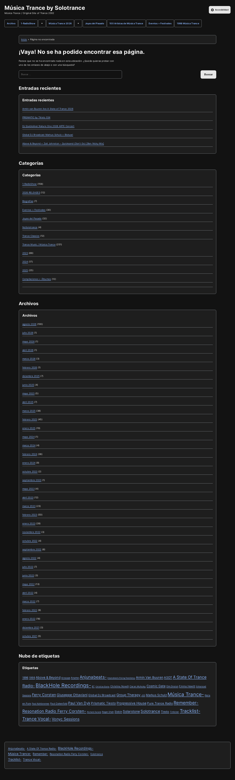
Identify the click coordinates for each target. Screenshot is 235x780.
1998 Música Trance (188, 23)
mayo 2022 (28, 584)
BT (93, 686)
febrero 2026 (29, 367)
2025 (25, 270)
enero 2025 (28, 428)
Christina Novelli (119, 686)
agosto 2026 (29, 324)
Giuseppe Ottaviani (72, 695)
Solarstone (131, 711)
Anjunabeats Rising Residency (121, 678)
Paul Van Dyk (79, 703)
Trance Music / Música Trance (39, 244)
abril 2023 (28, 497)
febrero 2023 (29, 514)
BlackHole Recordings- (63, 685)
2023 (25, 253)
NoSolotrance (30, 227)
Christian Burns (102, 686)
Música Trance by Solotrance (44, 7)
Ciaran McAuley (138, 686)
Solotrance (150, 711)
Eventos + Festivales (160, 23)
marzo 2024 (29, 445)
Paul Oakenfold (58, 703)
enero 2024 (28, 462)
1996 (25, 677)
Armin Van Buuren (149, 677)
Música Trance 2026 (60, 23)
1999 (32, 677)
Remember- (186, 702)
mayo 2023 (28, 488)
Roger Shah (108, 712)
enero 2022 (28, 618)
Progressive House (131, 703)
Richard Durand (94, 712)
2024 (25, 261)
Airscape (65, 677)
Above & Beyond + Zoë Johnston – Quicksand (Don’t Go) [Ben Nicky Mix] (63, 143)
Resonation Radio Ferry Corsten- (54, 711)
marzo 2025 (29, 410)
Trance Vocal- (36, 718)
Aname (75, 677)
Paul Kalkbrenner (41, 703)
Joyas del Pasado (94, 23)
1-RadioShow (28, 23)
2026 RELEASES (31, 192)
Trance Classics (31, 235)
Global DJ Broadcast (102, 695)
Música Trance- (186, 694)
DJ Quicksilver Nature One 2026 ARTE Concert (48, 126)
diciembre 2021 (30, 627)
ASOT (168, 677)
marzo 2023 (29, 506)
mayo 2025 (28, 393)
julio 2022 (27, 566)
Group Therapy (128, 695)
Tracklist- (190, 711)
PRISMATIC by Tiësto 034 (36, 117)
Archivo (11, 23)
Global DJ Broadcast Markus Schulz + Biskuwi (47, 134)
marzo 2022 (29, 601)
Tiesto (165, 711)
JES (143, 695)
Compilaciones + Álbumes (36, 279)
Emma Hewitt (187, 686)
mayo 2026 (28, 341)
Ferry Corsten (44, 694)
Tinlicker (174, 712)
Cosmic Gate (156, 686)
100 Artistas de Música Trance (126, 23)
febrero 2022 (29, 610)
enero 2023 (28, 523)
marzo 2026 (29, 358)
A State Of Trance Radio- (41, 748)
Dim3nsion (172, 686)
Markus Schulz (156, 695)
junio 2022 (28, 575)
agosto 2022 (29, 558)
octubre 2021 (29, 636)
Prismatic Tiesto (103, 703)
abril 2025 (28, 402)
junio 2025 (28, 384)
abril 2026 (28, 350)
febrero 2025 (29, 419)
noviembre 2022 (31, 532)
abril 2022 (28, 592)
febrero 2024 (29, 454)
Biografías (27, 201)
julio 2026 (27, 332)
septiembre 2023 (31, 480)
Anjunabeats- (93, 677)
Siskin (118, 711)
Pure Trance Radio (160, 703)
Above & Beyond (48, 677)
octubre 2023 (30, 471)
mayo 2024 (28, 436)
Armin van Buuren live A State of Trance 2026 (47, 108)
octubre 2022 (30, 540)
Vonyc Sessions (65, 719)
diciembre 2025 (31, 376)
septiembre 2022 (31, 549)
